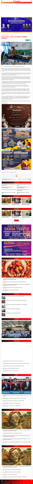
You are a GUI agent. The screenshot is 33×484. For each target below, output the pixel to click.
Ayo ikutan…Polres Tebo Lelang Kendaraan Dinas (10, 474)
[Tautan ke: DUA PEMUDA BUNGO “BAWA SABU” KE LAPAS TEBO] (3, 310)
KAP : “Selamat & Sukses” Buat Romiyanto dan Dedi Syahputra (12, 469)
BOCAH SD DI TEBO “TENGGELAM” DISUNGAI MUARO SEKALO (24, 185)
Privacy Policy (28, 483)
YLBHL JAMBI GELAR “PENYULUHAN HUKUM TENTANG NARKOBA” (15, 296)
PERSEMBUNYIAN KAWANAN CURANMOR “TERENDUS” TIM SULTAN (7, 187)
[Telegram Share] (29, 40)
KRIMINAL (5, 40)
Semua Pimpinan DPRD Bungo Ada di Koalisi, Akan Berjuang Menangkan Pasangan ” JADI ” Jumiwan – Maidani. (16, 336)
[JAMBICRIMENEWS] (4, 480)
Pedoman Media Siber (15, 483)
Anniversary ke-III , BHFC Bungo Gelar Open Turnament (11, 368)
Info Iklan (24, 483)
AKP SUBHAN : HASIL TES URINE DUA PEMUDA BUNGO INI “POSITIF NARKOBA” (16, 304)
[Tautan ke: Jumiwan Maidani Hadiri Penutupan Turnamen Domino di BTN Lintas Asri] (16, 351)
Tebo (15, 172)
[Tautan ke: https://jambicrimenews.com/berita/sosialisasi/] (30, 374)
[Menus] (1, 1)
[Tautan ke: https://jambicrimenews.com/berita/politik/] (30, 318)
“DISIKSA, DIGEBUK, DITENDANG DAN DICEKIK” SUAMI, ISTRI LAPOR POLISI (8, 179)
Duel (7, 172)
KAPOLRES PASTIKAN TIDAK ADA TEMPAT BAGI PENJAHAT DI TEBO (23, 190)
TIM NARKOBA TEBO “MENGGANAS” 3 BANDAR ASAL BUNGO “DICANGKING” (16, 300)
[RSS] (16, 176)
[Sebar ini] (26, 40)
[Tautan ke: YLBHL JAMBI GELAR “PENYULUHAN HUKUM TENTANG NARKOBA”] (3, 297)
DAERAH (3, 40)
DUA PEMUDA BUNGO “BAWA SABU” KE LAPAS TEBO (9, 189)
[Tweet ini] (27, 40)
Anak (2, 172)
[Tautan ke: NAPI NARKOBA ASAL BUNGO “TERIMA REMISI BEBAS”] (3, 314)
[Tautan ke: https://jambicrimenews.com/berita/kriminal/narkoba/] (30, 293)
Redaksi (20, 483)
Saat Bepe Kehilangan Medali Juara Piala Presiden (10, 370)
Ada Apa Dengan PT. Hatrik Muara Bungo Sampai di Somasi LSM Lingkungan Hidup (14, 281)
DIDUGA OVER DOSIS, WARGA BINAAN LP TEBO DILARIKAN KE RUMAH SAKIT (23, 187)
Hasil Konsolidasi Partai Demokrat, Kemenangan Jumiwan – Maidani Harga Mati (14, 398)
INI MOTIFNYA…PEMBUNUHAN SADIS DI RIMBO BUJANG (24, 179)
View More (16, 220)
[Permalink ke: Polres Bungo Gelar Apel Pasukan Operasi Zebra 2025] (16, 200)
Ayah (5, 172)
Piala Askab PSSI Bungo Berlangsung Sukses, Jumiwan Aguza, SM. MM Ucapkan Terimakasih (16, 363)
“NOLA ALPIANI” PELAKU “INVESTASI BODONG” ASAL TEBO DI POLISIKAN (9, 185)
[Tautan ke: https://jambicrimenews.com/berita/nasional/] (30, 445)
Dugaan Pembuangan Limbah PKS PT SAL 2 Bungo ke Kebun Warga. (12, 287)
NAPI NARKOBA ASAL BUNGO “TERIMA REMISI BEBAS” (23, 192)
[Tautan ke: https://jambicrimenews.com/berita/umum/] (30, 409)
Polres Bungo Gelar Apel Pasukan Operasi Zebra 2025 (16, 204)
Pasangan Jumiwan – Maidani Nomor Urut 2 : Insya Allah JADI (11, 405)
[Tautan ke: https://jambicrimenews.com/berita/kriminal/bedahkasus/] (30, 258)
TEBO (6, 40)
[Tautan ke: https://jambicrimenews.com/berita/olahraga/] (30, 340)
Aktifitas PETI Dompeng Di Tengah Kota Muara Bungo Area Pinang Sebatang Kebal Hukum (26, 204)
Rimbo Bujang (12, 172)
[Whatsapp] (30, 40)
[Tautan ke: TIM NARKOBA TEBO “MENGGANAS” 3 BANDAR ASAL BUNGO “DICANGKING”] (3, 301)
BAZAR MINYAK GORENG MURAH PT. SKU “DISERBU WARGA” (9, 192)
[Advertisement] (16, 11)
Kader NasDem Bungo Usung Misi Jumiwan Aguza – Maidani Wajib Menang (13, 400)
